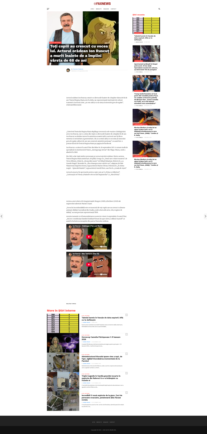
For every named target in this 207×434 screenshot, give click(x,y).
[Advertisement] (97, 85)
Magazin (106, 9)
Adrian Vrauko (86, 322)
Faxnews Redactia (78, 69)
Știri (92, 9)
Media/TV (99, 9)
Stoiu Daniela (139, 72)
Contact (113, 9)
